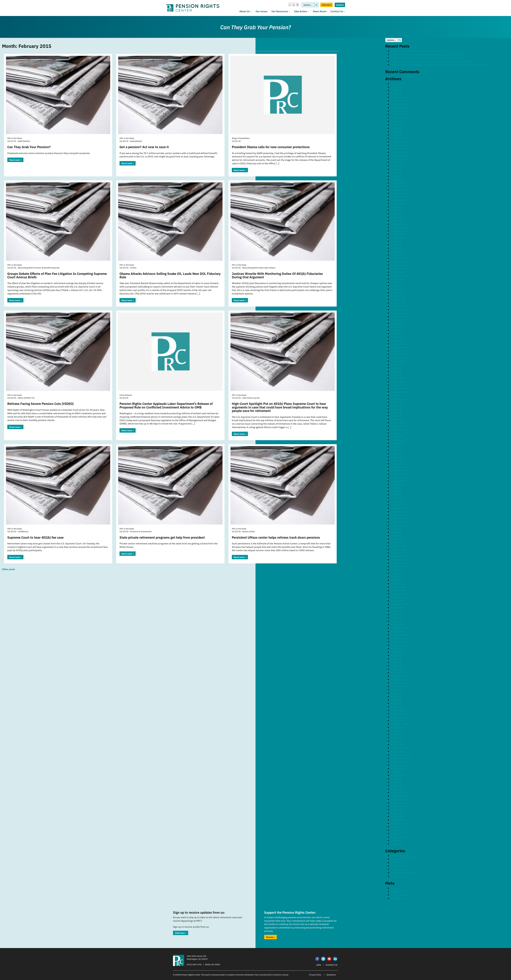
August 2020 (398, 319)
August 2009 (398, 768)
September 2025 (400, 118)
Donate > (270, 937)
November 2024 (400, 152)
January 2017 (398, 467)
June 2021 (396, 285)
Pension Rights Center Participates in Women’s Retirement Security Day (431, 61)
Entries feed (397, 891)
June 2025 (397, 128)
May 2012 (396, 659)
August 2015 (398, 525)
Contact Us (337, 11)
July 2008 (396, 813)
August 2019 (398, 361)
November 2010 (400, 717)
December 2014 (399, 552)
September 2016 (400, 480)
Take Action (301, 11)
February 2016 (399, 504)
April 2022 (397, 251)
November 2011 (400, 679)
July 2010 (396, 730)
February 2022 (399, 258)
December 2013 (399, 594)
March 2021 (397, 295)
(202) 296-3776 (194, 964)
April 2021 (396, 292)
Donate (340, 4)
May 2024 (396, 172)
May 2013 (396, 617)
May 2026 (396, 94)
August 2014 (398, 566)
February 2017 (399, 463)
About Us (244, 11)
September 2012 (400, 645)
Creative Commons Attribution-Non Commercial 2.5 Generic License (257, 974)
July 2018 (396, 405)
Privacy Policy (315, 974)
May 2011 (396, 700)
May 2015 (396, 535)
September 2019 (400, 357)
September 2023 (400, 200)
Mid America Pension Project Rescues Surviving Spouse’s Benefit (427, 54)
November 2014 (400, 556)
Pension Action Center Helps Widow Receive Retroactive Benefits (427, 58)
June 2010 (397, 734)
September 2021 (400, 275)
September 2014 (400, 563)
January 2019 (398, 385)
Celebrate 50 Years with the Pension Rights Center (419, 51)
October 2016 (398, 477)
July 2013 (396, 611)
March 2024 (397, 179)
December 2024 (400, 148)
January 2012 (398, 672)
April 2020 (397, 333)
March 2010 (397, 744)
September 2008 (400, 806)
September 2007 (400, 826)
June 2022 (397, 244)
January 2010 (398, 751)
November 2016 (400, 474)
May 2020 (396, 330)
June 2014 (396, 573)
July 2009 (396, 772)
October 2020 (398, 313)
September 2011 (400, 686)
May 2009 (396, 778)
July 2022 (396, 241)
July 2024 (396, 165)
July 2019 (396, 364)
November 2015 (400, 515)
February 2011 (399, 710)
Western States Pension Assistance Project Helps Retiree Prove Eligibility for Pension (438, 64)
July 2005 (396, 840)
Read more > (15, 159)
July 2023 (396, 206)
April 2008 (397, 819)
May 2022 (396, 248)
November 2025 (400, 111)
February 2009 (399, 789)
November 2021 (400, 268)
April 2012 (396, 662)
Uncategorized (399, 876)
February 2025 (399, 141)
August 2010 (398, 727)
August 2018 (398, 402)
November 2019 (400, 350)
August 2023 (398, 203)
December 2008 (400, 795)
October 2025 (398, 114)
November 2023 (400, 193)
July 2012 (396, 652)
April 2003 (397, 843)
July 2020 (396, 323)
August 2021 (398, 278)
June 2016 (396, 491)
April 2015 (396, 539)
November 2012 (400, 638)
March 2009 (398, 785)
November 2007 (400, 823)
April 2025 (397, 135)
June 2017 (396, 450)
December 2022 (400, 227)
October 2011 (398, 683)
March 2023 (397, 217)
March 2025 (397, 138)
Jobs (318, 964)
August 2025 (398, 121)
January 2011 (398, 713)
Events (394, 862)
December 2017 (399, 429)
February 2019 (399, 381)
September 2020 (400, 316)
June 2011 (396, 696)
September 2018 (400, 398)
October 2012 (398, 641)
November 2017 (400, 433)
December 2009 (400, 754)
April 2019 (396, 374)
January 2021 (398, 302)
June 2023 (397, 210)
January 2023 (398, 224)
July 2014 (396, 570)
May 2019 (396, 371)
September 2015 (400, 522)
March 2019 (397, 378)
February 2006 (399, 837)
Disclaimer (331, 974)
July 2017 (396, 446)
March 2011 (397, 706)
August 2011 (398, 689)
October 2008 (399, 802)
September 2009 (400, 765)
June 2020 (397, 326)
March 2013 (397, 624)
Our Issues (261, 11)
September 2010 (400, 724)
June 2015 (396, 532)
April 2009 (397, 782)
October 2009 (399, 761)
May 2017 (396, 453)
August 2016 (398, 484)
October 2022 (398, 234)
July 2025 (396, 124)
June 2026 (397, 90)
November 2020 (400, 309)
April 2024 (397, 176)
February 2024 (399, 183)
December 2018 (400, 388)
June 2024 (397, 169)
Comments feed (400, 894)
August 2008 (398, 809)
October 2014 (398, 559)
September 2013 (400, 604)
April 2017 (396, 457)
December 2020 (400, 306)
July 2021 (396, 282)
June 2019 (397, 367)
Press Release (398, 869)
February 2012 (399, 669)
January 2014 (398, 590)
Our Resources (280, 11)
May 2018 (396, 412)
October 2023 (398, 196)
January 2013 (398, 631)
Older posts (8, 569)
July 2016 (396, 487)
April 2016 (396, 498)
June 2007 (397, 830)
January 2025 (398, 145)
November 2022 (400, 230)
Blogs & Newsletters (402, 855)
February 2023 (399, 220)
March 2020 (398, 337)
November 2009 (400, 758)
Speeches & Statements (404, 872)
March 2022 (397, 254)
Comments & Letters (402, 859)
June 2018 (397, 409)
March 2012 (397, 665)
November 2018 (400, 391)
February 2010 (399, 748)
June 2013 (396, 614)
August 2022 (398, 237)
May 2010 (396, 737)
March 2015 (397, 542)
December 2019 (400, 347)
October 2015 (398, 518)
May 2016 (396, 494)
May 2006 (396, 833)
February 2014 (399, 587)
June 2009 (397, 775)
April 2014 (396, 580)
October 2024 (398, 155)
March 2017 (397, 460)
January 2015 (398, 549)
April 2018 (396, 415)
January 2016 (398, 508)
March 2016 (397, 501)
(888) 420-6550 (212, 964)
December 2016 (399, 470)
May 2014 (396, 576)
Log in (394, 888)
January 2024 (398, 186)
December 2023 (400, 189)
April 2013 (396, 621)
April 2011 (396, 703)
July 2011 (396, 693)
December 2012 (399, 635)
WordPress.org (399, 898)
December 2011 (399, 676)
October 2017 (398, 436)
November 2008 (400, 799)
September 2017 (400, 439)
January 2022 (398, 261)
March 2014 (397, 583)
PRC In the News (400, 866)
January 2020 (398, 343)
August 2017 (398, 443)
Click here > (180, 932)
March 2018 (397, 419)
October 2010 (398, 720)
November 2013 (400, 597)
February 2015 (399, 546)
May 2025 (396, 131)
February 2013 (399, 628)
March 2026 (397, 97)
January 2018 (398, 426)
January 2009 (399, 792)
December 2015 (399, 511)
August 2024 (398, 162)
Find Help (326, 4)
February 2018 (399, 422)
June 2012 (396, 655)
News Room (320, 11)
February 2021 (399, 299)
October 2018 (398, 395)
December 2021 (399, 265)
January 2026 (398, 104)
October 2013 (398, 600)
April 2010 (396, 741)
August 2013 (398, 607)
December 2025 (400, 107)
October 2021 (398, 272)
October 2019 (398, 354)
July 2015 (396, 528)
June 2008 (397, 816)
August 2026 (398, 83)
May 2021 (396, 289)
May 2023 (396, 213)
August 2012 (398, 648)
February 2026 (399, 100)
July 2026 (396, 87)
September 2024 (400, 159)
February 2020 (399, 340)
